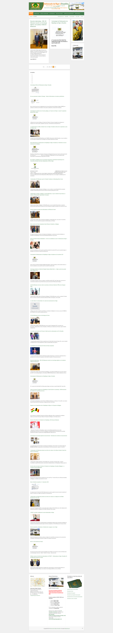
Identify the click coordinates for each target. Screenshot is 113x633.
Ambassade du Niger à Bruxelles (55, 628)
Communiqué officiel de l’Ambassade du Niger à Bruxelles (40, 85)
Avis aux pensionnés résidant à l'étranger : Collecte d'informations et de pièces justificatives (47, 96)
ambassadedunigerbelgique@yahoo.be (55, 619)
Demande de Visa (70, 591)
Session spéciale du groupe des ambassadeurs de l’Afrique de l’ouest (43, 209)
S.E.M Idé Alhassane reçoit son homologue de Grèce (40, 315)
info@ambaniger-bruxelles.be (35, 595)
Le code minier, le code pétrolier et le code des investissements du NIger (44, 300)
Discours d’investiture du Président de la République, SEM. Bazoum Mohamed (44, 420)
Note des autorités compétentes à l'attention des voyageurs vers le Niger (43, 527)
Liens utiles (77, 16)
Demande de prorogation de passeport (73, 594)
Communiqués (72, 16)
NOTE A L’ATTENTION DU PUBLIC (36, 541)
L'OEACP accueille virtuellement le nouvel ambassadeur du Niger (42, 512)
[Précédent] (43, 67)
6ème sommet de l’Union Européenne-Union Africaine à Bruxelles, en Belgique (44, 224)
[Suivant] (55, 67)
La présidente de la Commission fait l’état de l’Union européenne (42, 345)
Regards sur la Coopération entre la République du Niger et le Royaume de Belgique (45, 405)
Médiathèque (77, 13)
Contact (82, 16)
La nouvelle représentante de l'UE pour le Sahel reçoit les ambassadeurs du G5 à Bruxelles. (47, 331)
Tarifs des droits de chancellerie (72, 589)
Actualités (66, 16)
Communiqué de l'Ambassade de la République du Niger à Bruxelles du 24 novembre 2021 (46, 254)
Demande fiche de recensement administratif (74, 596)
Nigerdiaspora (67, 628)
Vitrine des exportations (69, 13)
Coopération (52, 13)
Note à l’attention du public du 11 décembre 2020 (39, 482)
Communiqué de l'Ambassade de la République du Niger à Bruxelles (42, 376)
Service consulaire (44, 13)
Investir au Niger (59, 13)
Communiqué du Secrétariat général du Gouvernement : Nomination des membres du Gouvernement (48, 435)
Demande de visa (61, 16)
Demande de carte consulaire (72, 598)
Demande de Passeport (71, 593)
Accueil (31, 13)
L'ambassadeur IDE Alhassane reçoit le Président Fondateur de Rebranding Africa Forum (46, 179)
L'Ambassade (36, 13)
